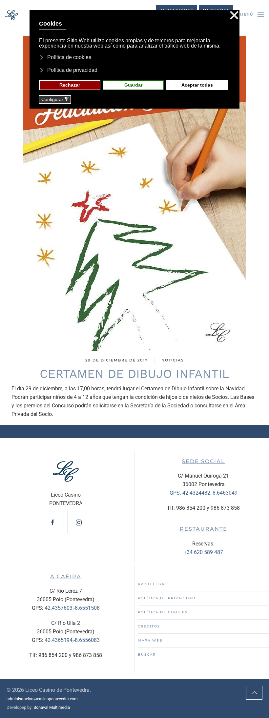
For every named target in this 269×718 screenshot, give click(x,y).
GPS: (176, 493)
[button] (252, 15)
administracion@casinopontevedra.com (42, 699)
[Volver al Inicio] (11, 15)
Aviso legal (152, 584)
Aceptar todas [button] (197, 85)
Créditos (149, 626)
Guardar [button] (133, 85)
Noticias (172, 360)
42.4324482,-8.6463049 (210, 493)
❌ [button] (234, 15)
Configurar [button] (55, 99)
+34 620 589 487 (203, 552)
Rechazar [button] (69, 85)
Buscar (147, 654)
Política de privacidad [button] (72, 70)
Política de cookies (163, 612)
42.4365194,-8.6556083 (72, 640)
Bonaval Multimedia (51, 707)
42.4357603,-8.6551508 (72, 608)
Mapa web (150, 640)
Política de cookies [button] (69, 57)
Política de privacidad (167, 598)
